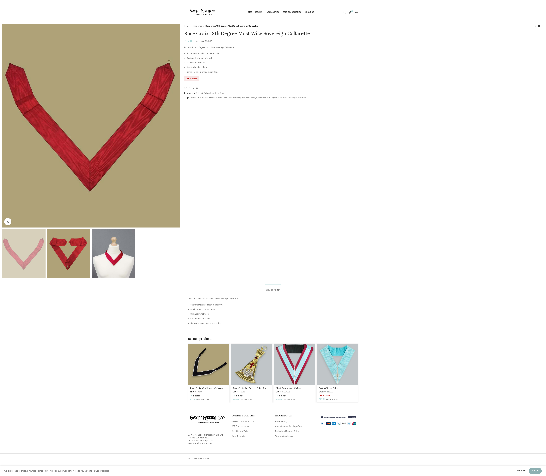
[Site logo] (203, 12)
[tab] (273, 288)
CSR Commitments (240, 426)
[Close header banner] (542, 3)
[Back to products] (538, 26)
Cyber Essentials (239, 436)
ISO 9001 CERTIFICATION (243, 421)
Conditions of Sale (240, 431)
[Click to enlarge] (7, 221)
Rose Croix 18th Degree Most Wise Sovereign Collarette (281, 98)
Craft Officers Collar (329, 388)
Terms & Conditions (284, 436)
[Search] (344, 12)
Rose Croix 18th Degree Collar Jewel (239, 98)
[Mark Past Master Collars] (294, 364)
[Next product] (542, 26)
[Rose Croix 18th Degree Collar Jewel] (251, 364)
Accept (535, 471)
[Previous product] (535, 26)
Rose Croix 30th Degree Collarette (207, 388)
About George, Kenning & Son (288, 426)
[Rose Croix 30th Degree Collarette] (209, 364)
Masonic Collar (215, 98)
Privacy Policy (281, 421)
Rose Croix (197, 26)
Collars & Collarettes (205, 93)
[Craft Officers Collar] (337, 364)
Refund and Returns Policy (287, 431)
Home (187, 26)
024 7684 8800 (202, 438)
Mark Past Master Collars (288, 388)
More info (521, 471)
